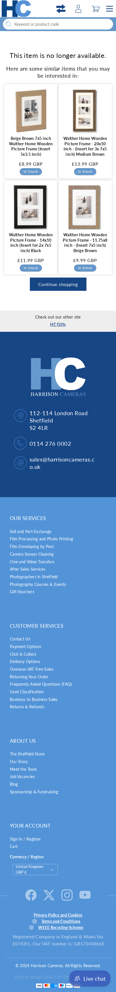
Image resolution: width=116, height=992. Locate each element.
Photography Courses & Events (38, 584)
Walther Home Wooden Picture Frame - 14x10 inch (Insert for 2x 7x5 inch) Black (31, 242)
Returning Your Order (29, 676)
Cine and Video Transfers (32, 561)
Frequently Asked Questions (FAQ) (41, 684)
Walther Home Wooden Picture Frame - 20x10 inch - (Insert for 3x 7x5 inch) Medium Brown (85, 146)
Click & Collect (23, 654)
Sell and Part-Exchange (31, 531)
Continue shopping (58, 284)
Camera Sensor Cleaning (32, 554)
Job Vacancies (22, 776)
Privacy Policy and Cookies (58, 915)
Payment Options (25, 646)
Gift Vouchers (22, 591)
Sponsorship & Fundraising (34, 791)
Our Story (19, 761)
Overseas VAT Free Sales (31, 669)
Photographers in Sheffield (34, 576)
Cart (13, 846)
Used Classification (27, 691)
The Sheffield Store (27, 753)
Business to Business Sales (34, 699)
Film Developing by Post (32, 546)
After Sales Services (27, 569)
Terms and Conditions (61, 921)
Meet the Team (23, 769)
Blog (14, 784)
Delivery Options (25, 661)
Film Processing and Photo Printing (41, 538)
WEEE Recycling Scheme (60, 927)
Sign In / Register (25, 839)
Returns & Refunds (27, 706)
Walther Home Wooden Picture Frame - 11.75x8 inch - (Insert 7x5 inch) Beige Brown (85, 242)
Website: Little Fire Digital (53, 976)
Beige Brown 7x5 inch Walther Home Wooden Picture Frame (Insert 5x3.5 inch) (31, 146)
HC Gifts (58, 324)
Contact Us (20, 638)
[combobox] (58, 24)
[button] (95, 8)
